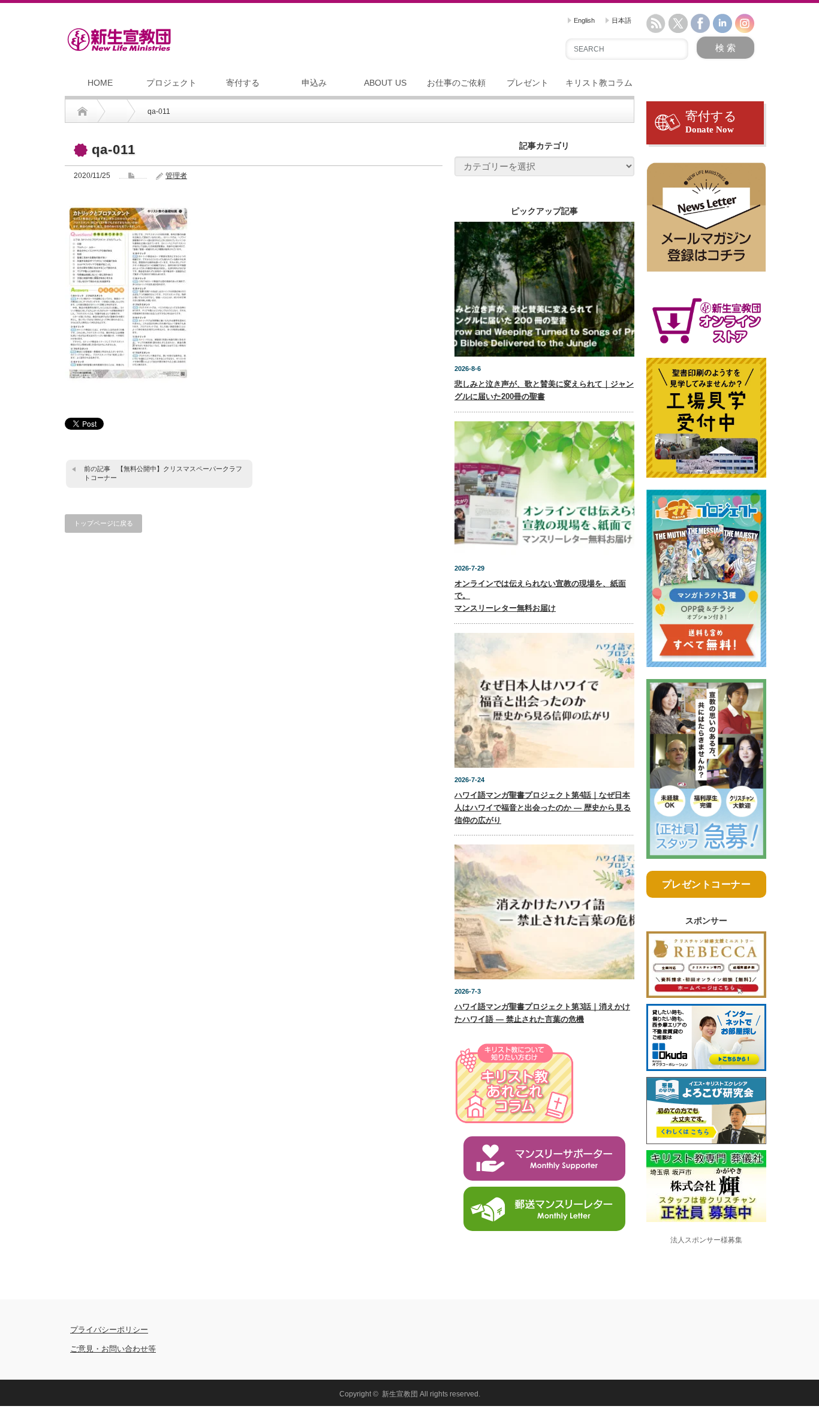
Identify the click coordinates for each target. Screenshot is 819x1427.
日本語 (620, 20)
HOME (100, 83)
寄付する (243, 83)
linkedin (722, 23)
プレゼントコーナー (706, 884)
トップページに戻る (103, 523)
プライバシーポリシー (109, 1329)
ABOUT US (385, 83)
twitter (678, 23)
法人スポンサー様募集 (706, 1240)
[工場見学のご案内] (706, 423)
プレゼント (528, 83)
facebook (700, 23)
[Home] (82, 111)
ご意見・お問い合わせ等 (113, 1348)
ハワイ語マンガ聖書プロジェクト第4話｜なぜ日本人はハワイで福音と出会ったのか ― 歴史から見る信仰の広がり (542, 808)
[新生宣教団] (119, 39)
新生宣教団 (400, 1394)
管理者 (176, 175)
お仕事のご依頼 (456, 83)
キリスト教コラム (599, 83)
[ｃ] (706, 223)
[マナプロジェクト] (706, 583)
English (583, 20)
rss (656, 23)
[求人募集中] (706, 773)
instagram (744, 23)
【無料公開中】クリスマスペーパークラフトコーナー (163, 473)
